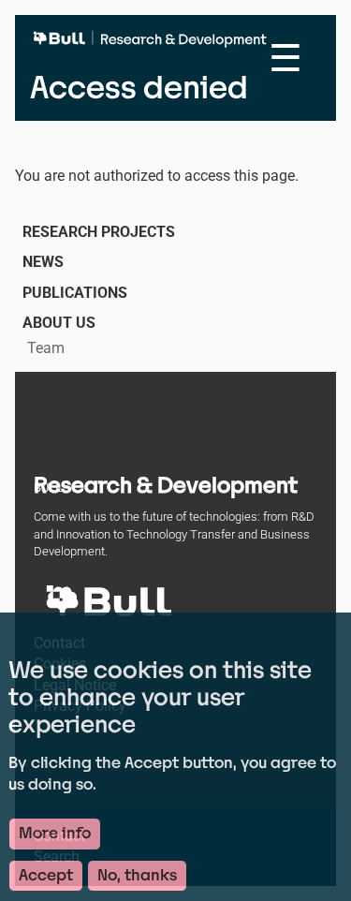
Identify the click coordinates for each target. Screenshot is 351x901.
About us (58, 323)
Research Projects (98, 232)
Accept (46, 875)
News (43, 262)
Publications (74, 293)
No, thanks (137, 875)
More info (55, 833)
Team (46, 348)
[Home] (154, 46)
